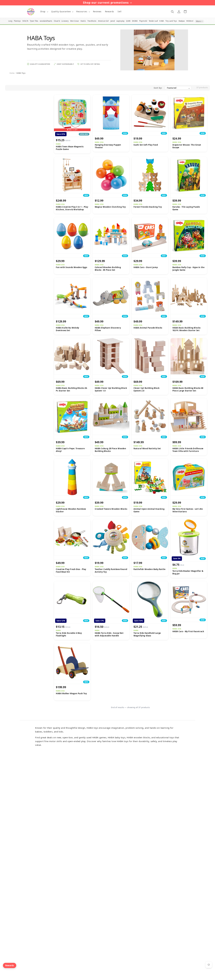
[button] (43, 11)
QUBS (128, 21)
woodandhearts (46, 21)
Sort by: (158, 87)
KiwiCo (83, 21)
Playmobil (143, 21)
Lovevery (65, 21)
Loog (10, 21)
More (198, 21)
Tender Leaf (153, 21)
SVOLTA (25, 21)
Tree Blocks (91, 21)
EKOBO (135, 21)
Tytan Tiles (34, 21)
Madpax (182, 21)
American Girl (103, 21)
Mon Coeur (74, 21)
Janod (112, 21)
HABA (161, 21)
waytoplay (120, 21)
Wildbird (189, 21)
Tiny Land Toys (171, 21)
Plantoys (17, 21)
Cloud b (57, 21)
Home (12, 73)
